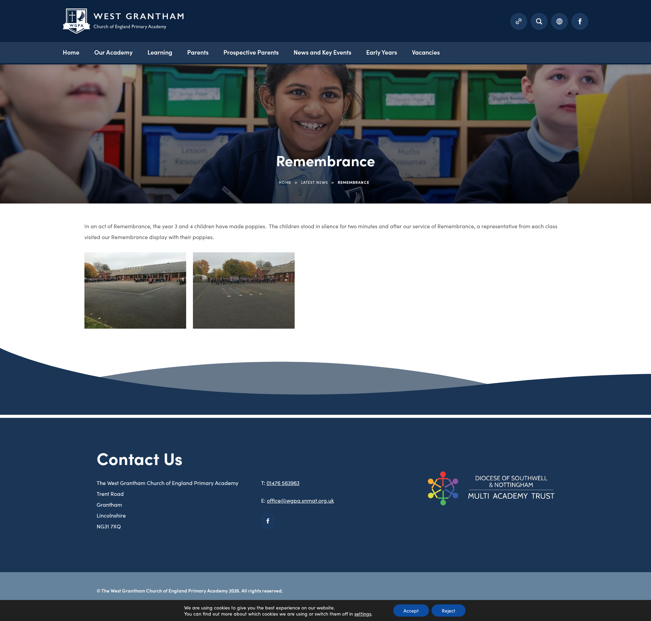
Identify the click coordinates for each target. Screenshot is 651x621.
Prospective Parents (251, 52)
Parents (198, 52)
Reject (448, 610)
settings (362, 613)
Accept (411, 610)
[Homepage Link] (123, 31)
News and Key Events (322, 52)
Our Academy (113, 52)
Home (71, 52)
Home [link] (285, 182)
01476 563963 (283, 482)
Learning (159, 52)
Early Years (381, 52)
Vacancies (426, 52)
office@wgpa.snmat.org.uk (300, 500)
